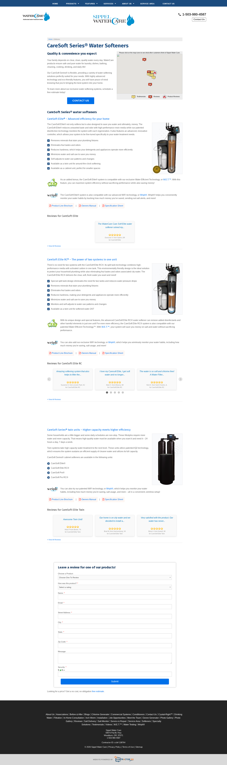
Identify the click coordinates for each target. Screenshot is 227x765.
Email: (61, 603)
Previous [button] (49, 379)
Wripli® (143, 195)
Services (108, 3)
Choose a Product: (65, 573)
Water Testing (129, 724)
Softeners (146, 721)
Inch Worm (91, 718)
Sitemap (139, 747)
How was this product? (68, 583)
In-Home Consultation (74, 718)
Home (55, 3)
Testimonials (98, 724)
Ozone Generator (151, 718)
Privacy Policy (114, 747)
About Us (127, 3)
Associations (62, 714)
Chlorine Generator (100, 714)
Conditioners (139, 714)
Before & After (76, 714)
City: (60, 622)
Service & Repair (119, 721)
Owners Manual (88, 206)
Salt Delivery (90, 721)
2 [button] (111, 392)
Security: (62, 667)
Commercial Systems (121, 714)
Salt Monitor (103, 721)
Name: (61, 593)
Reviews (78, 721)
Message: (62, 651)
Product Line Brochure (62, 206)
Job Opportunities (117, 718)
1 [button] (107, 392)
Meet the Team (134, 718)
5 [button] (122, 392)
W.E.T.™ (167, 179)
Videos (108, 724)
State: (61, 632)
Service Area (147, 3)
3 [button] (114, 392)
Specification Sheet (114, 206)
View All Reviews (55, 246)
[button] (155, 73)
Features (90, 3)
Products (71, 3)
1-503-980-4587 (193, 14)
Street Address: (65, 612)
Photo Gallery (166, 718)
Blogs (87, 714)
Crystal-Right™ (165, 714)
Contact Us (169, 3)
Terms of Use (128, 747)
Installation (102, 718)
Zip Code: (62, 642)
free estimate (98, 691)
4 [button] (118, 392)
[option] (115, 231)
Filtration (58, 718)
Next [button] (180, 379)
